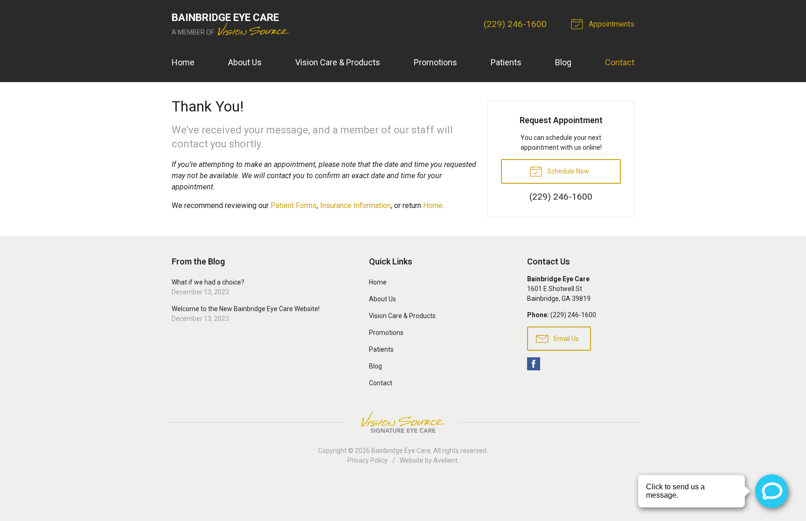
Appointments (610, 24)
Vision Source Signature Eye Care (403, 422)
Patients (506, 62)
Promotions (435, 62)
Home (183, 62)
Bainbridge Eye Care (401, 450)
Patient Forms (294, 205)
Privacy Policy (367, 460)
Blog (563, 62)
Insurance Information (355, 205)
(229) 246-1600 (515, 24)
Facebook (533, 363)
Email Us (565, 338)
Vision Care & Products (337, 62)
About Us (245, 62)
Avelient (445, 460)
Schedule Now (567, 171)
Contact (619, 62)
